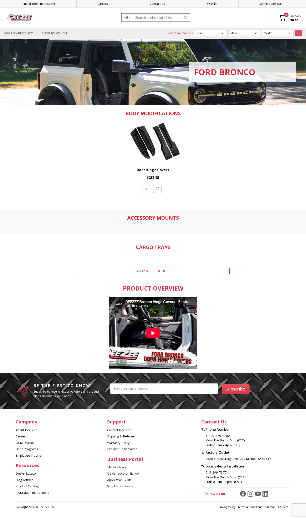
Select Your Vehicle (180, 33)
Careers (102, 4)
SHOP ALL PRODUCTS (153, 271)
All (126, 17)
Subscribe (235, 389)
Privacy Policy (227, 507)
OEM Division (25, 443)
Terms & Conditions (250, 507)
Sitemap (270, 507)
